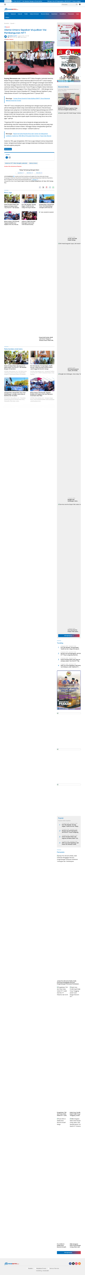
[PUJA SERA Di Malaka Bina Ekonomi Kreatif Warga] (62, 1180)
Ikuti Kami (29, 172)
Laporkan (20, 172)
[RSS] (79, 1263)
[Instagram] (76, 1263)
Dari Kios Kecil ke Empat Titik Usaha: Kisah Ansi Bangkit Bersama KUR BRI (73, 630)
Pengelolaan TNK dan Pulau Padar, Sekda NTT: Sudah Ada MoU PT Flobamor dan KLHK (62, 1114)
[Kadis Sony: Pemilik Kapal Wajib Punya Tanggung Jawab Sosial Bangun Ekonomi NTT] (75, 1048)
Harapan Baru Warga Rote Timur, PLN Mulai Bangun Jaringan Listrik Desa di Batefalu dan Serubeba (46, 206)
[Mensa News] (11, 9)
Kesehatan (54, 14)
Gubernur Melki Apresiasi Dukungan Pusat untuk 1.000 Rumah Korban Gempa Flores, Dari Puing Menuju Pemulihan (29, 223)
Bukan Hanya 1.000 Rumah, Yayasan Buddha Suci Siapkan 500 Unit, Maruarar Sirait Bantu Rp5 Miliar (12, 223)
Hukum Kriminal (34, 14)
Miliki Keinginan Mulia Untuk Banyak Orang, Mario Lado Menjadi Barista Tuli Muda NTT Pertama (75, 1245)
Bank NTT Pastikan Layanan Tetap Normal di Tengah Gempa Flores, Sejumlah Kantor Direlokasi (67, 108)
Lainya (7, 17)
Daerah (20, 14)
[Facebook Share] (40, 187)
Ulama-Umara (33, 163)
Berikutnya (8, 149)
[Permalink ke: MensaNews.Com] (5, 36)
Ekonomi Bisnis (45, 14)
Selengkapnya (68, 635)
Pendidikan (63, 14)
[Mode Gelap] (80, 4)
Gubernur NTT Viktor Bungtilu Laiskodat (16, 163)
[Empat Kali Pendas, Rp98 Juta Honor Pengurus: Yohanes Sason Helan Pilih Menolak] (46, 273)
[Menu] (5, 4)
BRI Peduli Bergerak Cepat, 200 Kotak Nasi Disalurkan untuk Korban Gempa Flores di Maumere (73, 369)
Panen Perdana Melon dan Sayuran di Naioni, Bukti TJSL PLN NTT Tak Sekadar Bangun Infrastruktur (11, 206)
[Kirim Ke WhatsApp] (53, 187)
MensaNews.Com (11, 36)
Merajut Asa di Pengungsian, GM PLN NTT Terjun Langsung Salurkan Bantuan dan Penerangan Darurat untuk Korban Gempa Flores (71, 654)
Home (6, 14)
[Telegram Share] (50, 187)
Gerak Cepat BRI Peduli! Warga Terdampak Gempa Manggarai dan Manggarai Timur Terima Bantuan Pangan (73, 239)
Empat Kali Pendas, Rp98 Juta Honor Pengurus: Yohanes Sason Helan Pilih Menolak (46, 339)
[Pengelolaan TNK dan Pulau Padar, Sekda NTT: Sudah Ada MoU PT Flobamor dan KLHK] (62, 1048)
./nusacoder (45, 1270)
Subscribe (38, 172)
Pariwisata (71, 14)
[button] (76, 4)
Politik (26, 14)
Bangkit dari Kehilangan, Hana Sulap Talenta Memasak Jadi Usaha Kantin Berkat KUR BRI (73, 500)
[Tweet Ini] (43, 187)
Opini (77, 14)
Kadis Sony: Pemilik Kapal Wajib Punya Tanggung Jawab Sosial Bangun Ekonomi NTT (75, 1114)
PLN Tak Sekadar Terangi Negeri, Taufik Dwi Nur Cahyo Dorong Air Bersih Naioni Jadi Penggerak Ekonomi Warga (29, 206)
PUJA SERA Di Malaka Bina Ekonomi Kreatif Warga (61, 1245)
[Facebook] (70, 1263)
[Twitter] (73, 1263)
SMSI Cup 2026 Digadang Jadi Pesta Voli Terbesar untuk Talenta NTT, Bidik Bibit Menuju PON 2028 (71, 666)
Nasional (13, 14)
